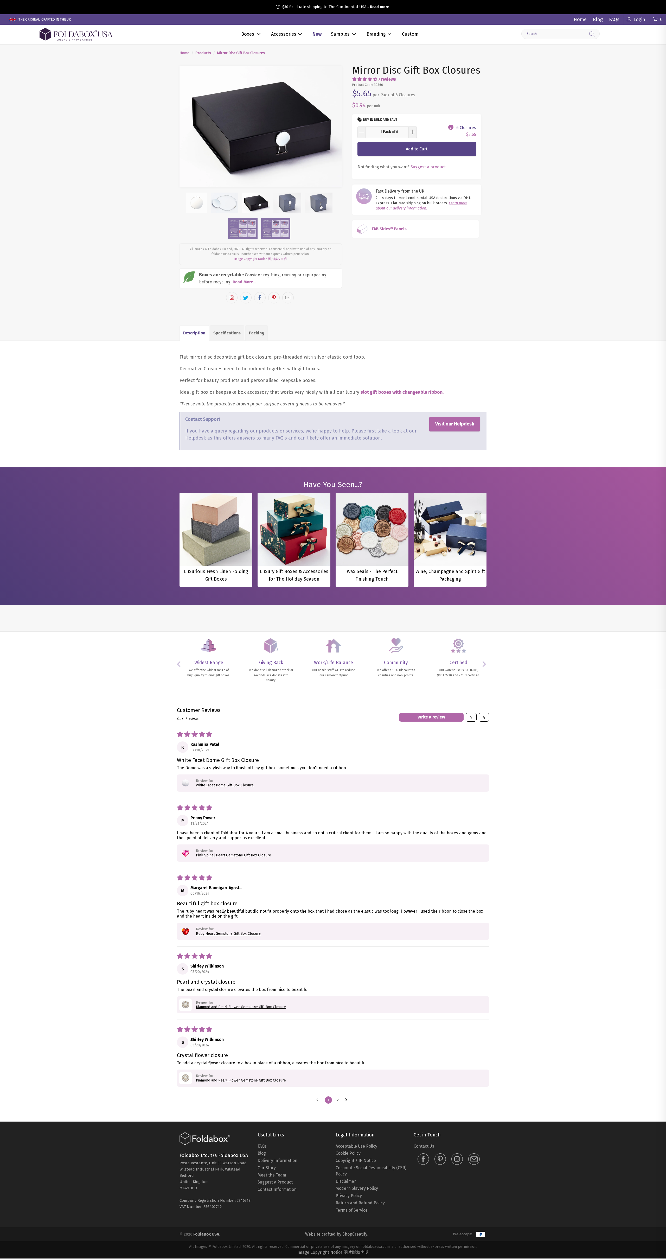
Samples (340, 34)
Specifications (227, 332)
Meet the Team (272, 1175)
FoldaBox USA (206, 1234)
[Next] (333, 127)
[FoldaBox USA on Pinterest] (440, 1159)
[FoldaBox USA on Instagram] (457, 1159)
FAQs (614, 19)
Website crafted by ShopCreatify (336, 1234)
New (317, 34)
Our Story (267, 1167)
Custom (410, 34)
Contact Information (277, 1189)
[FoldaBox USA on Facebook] (423, 1159)
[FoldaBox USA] (75, 34)
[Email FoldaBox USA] (474, 1159)
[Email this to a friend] (288, 297)
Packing (256, 332)
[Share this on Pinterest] (274, 297)
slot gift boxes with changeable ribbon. (402, 392)
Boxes (247, 34)
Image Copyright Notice (250, 259)
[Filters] (471, 717)
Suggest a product (428, 166)
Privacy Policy (349, 1195)
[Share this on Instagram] (232, 297)
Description (194, 332)
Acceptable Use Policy (356, 1146)
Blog (598, 19)
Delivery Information (277, 1160)
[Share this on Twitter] (246, 297)
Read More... (244, 281)
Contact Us (424, 1146)
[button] (364, 79)
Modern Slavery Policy (357, 1188)
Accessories (283, 34)
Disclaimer (346, 1181)
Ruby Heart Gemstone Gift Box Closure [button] (228, 933)
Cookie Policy (348, 1153)
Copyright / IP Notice (356, 1160)
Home (580, 19)
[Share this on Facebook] (260, 297)
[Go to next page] (347, 1100)
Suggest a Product (275, 1182)
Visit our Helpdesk (454, 424)
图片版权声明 (277, 259)
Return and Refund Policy (360, 1202)
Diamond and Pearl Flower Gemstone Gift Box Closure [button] (241, 1007)
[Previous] (188, 127)
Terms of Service (352, 1210)
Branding (376, 34)
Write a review (431, 717)
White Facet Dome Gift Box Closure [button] (225, 785)
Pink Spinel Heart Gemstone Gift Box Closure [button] (233, 855)
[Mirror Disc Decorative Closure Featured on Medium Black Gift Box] (261, 127)
